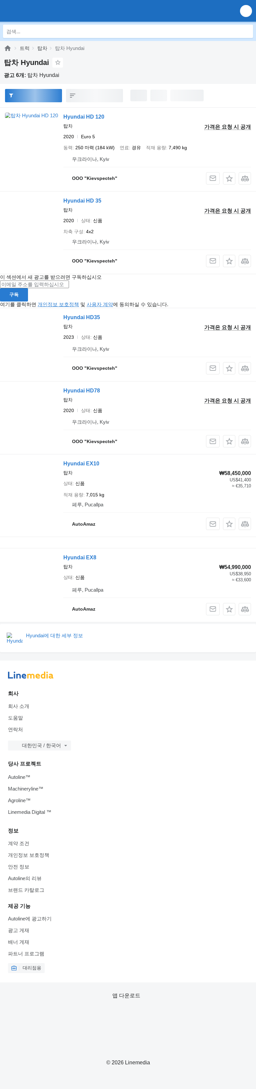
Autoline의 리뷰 (25, 878)
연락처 (15, 729)
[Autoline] (7, 48)
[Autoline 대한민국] (43, 11)
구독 (14, 294)
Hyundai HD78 (81, 390)
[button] (246, 11)
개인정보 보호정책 (58, 304)
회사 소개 (18, 706)
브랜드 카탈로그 (26, 890)
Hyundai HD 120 (83, 117)
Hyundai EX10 (81, 463)
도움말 (15, 718)
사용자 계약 (100, 304)
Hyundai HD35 (81, 317)
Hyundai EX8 (79, 557)
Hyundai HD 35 (82, 201)
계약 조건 (18, 843)
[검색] (246, 31)
